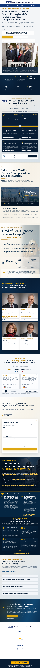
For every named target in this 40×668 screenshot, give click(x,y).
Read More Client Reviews (31, 391)
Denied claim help (26, 124)
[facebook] (19, 642)
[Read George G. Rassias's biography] (29, 329)
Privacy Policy (17, 666)
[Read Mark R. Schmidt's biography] (11, 300)
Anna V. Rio (4, 340)
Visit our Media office (10, 618)
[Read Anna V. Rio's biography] (11, 329)
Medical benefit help (26, 137)
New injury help (6, 122)
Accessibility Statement (25, 666)
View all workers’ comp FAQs (8, 571)
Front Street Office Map (20, 652)
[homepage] (20, 627)
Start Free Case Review (24, 615)
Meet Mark (4, 319)
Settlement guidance (26, 150)
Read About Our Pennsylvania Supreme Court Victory (29, 515)
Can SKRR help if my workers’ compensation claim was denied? (16, 579)
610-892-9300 (8, 415)
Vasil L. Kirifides (24, 311)
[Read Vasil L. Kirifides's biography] (29, 300)
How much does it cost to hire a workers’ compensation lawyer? (16, 590)
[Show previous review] (3, 391)
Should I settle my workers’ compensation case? (13, 586)
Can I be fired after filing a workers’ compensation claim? (15, 593)
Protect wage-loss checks (8, 137)
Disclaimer (11, 666)
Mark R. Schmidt (5, 311)
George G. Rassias (24, 340)
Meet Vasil (23, 319)
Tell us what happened (7, 436)
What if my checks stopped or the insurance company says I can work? (18, 583)
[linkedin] (21, 642)
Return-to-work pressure (8, 150)
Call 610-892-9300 (13, 615)
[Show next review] (6, 391)
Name (4, 427)
